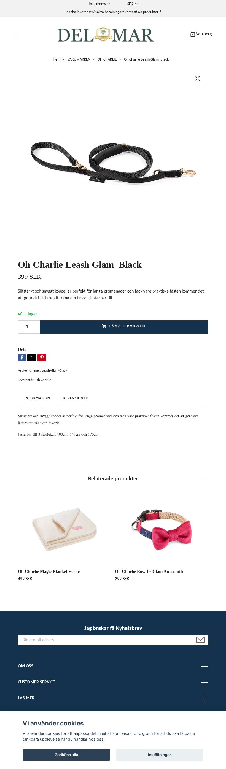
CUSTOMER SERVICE (36, 682)
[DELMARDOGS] (106, 35)
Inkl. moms (97, 4)
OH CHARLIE (107, 60)
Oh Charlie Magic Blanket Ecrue (49, 571)
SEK (130, 4)
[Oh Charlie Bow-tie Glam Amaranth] (161, 529)
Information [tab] (37, 398)
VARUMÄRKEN (79, 60)
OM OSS (25, 666)
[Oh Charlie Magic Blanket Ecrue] (64, 529)
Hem (56, 60)
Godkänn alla (66, 754)
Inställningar (159, 754)
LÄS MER (26, 698)
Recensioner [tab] (75, 398)
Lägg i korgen (127, 326)
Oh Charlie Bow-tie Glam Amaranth (149, 571)
